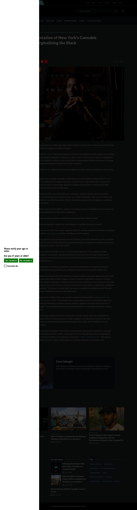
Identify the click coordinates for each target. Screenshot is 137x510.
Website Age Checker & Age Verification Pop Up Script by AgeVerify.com (134, 509)
